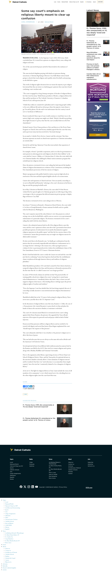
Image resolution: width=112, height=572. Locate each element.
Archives (70, 466)
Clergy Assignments (15, 473)
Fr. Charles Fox (9, 537)
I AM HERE (8, 525)
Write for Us (91, 466)
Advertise (90, 464)
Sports (12, 468)
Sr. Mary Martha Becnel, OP (55, 470)
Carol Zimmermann (28, 22)
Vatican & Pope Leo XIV (74, 1)
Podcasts (31, 464)
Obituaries (13, 475)
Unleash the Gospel (10, 558)
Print (25, 394)
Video (31, 462)
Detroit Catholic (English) (9, 568)
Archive (5, 570)
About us (70, 462)
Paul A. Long (52, 472)
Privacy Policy (100, 124)
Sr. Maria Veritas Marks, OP (55, 466)
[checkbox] (98, 130)
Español (82, 1)
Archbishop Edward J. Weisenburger (55, 463)
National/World (65, 1)
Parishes (70, 471)
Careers (70, 473)
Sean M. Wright (53, 474)
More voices (8, 542)
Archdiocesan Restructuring (12, 508)
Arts (11, 471)
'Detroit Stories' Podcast (11, 519)
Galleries (31, 466)
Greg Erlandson (9, 539)
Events (58, 1)
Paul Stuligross (53, 476)
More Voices (52, 478)
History (7, 527)
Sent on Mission (9, 523)
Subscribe (100, 1)
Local (55, 1)
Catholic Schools (14, 469)
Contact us (71, 464)
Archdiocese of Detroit (74, 468)
